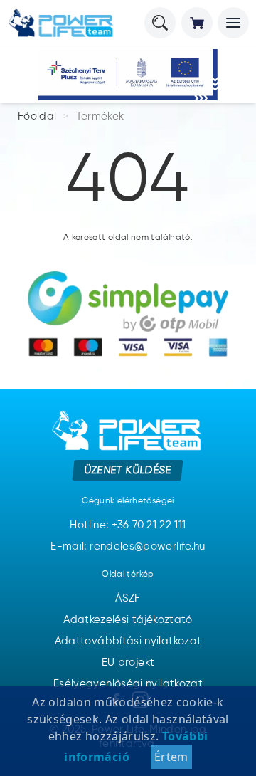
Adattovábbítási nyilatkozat (128, 641)
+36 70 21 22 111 (149, 525)
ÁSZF (127, 598)
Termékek (100, 116)
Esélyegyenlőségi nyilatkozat (128, 683)
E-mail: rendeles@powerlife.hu (127, 546)
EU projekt (128, 662)
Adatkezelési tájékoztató (128, 619)
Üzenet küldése (128, 469)
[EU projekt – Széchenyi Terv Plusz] (128, 74)
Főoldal (37, 116)
